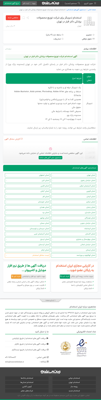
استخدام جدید (74, 390)
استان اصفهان (44, 175)
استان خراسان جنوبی (87, 223)
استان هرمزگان (90, 218)
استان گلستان (90, 234)
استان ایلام (45, 250)
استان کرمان (91, 196)
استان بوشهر (44, 218)
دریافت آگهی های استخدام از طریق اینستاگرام (29, 349)
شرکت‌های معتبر (27, 390)
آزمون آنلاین (27, 386)
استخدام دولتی (74, 378)
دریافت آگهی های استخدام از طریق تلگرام (31, 344)
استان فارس (45, 186)
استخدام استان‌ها (26, 382)
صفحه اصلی (92, 10)
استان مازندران (90, 212)
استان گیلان (45, 191)
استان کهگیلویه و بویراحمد (86, 255)
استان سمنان (44, 223)
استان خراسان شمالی (87, 244)
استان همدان (44, 207)
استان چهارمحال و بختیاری (85, 239)
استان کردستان (44, 244)
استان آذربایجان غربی (41, 234)
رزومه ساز (74, 386)
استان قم (46, 196)
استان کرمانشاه (89, 228)
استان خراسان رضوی (88, 180)
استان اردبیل (44, 239)
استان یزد (45, 212)
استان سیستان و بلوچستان (39, 228)
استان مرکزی (90, 202)
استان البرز (45, 180)
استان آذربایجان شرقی (87, 186)
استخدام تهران (74, 382)
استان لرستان (90, 250)
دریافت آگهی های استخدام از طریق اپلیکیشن (29, 338)
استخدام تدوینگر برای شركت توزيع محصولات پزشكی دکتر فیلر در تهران (59, 20)
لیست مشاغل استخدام (41, 255)
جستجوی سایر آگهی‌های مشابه (50, 157)
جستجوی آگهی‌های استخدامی (76, 10)
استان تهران (91, 175)
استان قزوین (90, 191)
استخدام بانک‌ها (27, 378)
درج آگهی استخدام (12, 3)
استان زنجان (90, 207)
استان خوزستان (43, 202)
